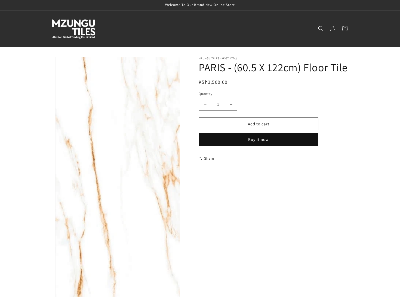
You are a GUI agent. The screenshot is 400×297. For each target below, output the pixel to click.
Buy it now (258, 139)
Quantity (205, 93)
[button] (321, 29)
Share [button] (209, 158)
